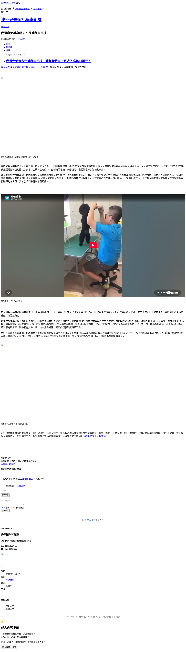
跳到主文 (5, 27)
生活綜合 (22, 39)
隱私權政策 (107, 617)
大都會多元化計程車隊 (94, 436)
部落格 (9, 47)
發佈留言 (5, 511)
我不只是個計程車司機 (21, 19)
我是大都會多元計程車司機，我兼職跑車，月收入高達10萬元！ (48, 61)
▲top (3, 490)
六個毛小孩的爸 (8, 464)
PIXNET (74, 617)
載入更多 (5, 495)
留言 (31, 479)
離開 (14, 647)
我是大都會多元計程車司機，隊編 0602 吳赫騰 (24, 67)
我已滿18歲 (6, 647)
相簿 (8, 44)
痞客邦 (25, 479)
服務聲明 (117, 617)
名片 (8, 50)
